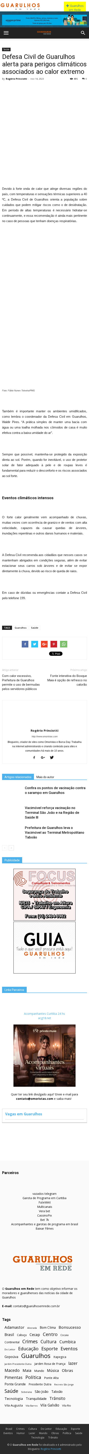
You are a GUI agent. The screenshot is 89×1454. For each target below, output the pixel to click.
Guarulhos (20, 627)
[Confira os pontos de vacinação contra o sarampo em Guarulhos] (12, 793)
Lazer (32, 1433)
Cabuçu (22, 1335)
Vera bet (44, 1211)
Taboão (57, 1392)
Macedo (12, 1370)
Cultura (49, 1341)
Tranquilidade (36, 1399)
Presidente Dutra (40, 1384)
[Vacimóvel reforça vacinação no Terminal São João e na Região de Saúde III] (12, 812)
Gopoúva (11, 1357)
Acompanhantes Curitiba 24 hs (44, 1014)
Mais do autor (45, 777)
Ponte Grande (15, 1384)
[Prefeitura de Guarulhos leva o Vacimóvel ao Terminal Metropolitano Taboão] (12, 832)
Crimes (30, 1341)
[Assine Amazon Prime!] (44, 20)
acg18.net (44, 1018)
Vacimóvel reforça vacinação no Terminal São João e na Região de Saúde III (52, 812)
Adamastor (14, 1327)
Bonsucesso (70, 1327)
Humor (21, 1433)
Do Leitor (10, 1349)
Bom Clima (48, 1327)
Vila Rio (66, 1405)
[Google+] (44, 757)
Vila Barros (31, 1405)
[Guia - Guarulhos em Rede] (44, 972)
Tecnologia (14, 1398)
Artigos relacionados (18, 777)
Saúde (6, 49)
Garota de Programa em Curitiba (44, 1198)
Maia (27, 1370)
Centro (50, 1334)
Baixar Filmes (45, 1228)
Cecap (35, 1334)
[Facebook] (35, 757)
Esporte (49, 1348)
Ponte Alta (51, 1378)
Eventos (69, 1348)
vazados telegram (44, 1194)
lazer (72, 1363)
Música (53, 1370)
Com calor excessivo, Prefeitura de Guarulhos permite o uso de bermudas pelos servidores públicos (21, 682)
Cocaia (64, 1335)
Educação (28, 1348)
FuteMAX (44, 1202)
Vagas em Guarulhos (23, 1113)
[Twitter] (53, 757)
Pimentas (14, 1377)
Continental (12, 1342)
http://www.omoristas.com (45, 736)
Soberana (26, 1391)
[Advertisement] (44, 128)
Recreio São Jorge (64, 1384)
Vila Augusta (14, 1405)
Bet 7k (44, 1220)
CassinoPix (44, 1215)
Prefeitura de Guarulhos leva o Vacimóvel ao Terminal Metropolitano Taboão (54, 832)
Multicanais (44, 1207)
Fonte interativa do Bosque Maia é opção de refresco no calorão (67, 680)
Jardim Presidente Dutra (18, 1363)
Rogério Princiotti (16, 78)
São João (41, 1391)
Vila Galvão (49, 1405)
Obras (67, 1370)
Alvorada (32, 1327)
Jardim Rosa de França (49, 1364)
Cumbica (67, 1342)
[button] (83, 33)
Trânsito (57, 1398)
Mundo (39, 1371)
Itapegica (59, 1357)
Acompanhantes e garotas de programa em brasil (44, 1224)
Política (33, 1377)
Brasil (9, 1334)
